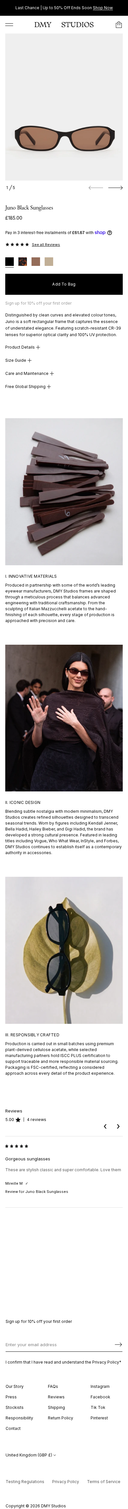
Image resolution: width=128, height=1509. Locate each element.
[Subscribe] (118, 1344)
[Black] (9, 262)
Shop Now (103, 7)
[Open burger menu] (9, 24)
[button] (119, 24)
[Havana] (23, 262)
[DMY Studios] (63, 24)
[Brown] (36, 262)
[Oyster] (49, 262)
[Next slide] (115, 188)
